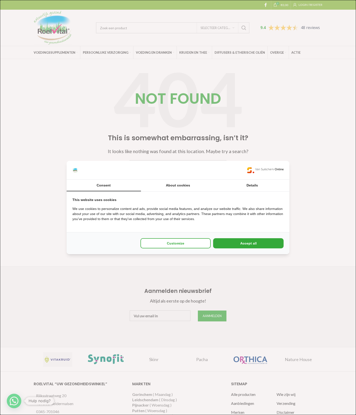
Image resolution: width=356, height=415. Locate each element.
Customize (175, 243)
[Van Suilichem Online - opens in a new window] (265, 170)
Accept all (248, 243)
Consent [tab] (104, 185)
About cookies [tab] (178, 185)
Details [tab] (252, 185)
